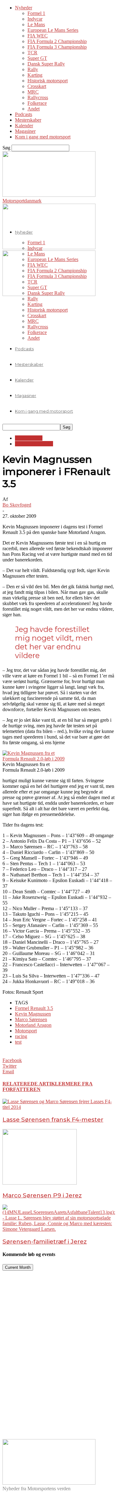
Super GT (37, 58)
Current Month (18, 1267)
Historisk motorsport (47, 80)
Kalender (24, 125)
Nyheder (23, 7)
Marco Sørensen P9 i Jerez (42, 1195)
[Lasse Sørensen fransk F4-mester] (58, 1107)
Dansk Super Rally (46, 63)
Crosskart (36, 86)
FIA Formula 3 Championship (57, 47)
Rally (32, 69)
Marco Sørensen (31, 1019)
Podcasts (23, 114)
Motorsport (26, 1030)
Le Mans (36, 24)
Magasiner (25, 131)
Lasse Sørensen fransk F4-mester (52, 1119)
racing (21, 1036)
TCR (32, 52)
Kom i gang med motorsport (43, 136)
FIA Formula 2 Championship (57, 41)
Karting (34, 75)
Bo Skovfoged (16, 504)
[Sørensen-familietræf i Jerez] (58, 1229)
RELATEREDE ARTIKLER (34, 1083)
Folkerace (37, 103)
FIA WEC (37, 35)
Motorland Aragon (33, 1025)
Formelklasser (28, 438)
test (18, 1042)
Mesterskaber (28, 120)
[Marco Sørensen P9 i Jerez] (39, 1183)
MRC (33, 92)
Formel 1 (36, 13)
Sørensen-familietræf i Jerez (44, 1241)
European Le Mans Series (52, 30)
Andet (33, 108)
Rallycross (37, 97)
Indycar (34, 19)
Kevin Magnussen (33, 1013)
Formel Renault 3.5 (34, 443)
